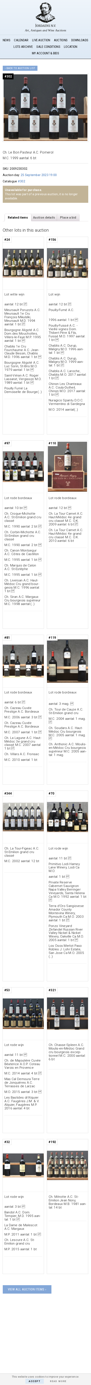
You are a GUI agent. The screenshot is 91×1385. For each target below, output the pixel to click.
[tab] (18, 217)
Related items (18, 217)
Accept (34, 1381)
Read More (58, 1381)
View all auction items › (27, 1289)
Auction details (44, 217)
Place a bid (68, 217)
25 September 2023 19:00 (39, 175)
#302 (21, 181)
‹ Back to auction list (20, 68)
